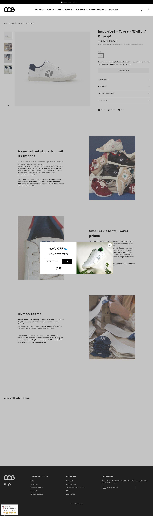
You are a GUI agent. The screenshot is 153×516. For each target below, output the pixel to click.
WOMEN (50, 10)
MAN (60, 10)
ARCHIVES (39, 10)
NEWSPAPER (113, 10)
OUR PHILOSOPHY (96, 10)
